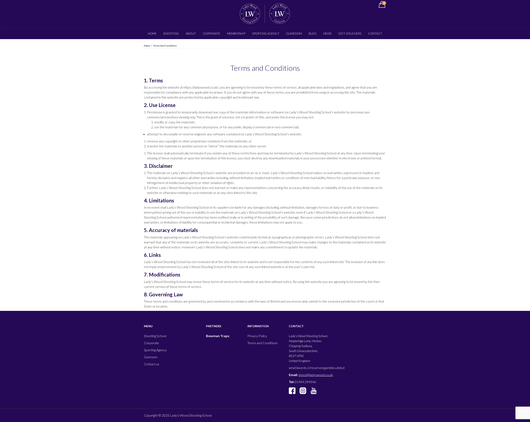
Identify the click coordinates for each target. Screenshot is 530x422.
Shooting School (155, 336)
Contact (375, 33)
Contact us (151, 364)
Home (152, 33)
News (327, 33)
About (191, 33)
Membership (236, 33)
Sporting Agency (265, 33)
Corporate (211, 33)
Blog (313, 33)
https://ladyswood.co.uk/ (200, 87)
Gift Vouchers (349, 33)
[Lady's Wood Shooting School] (265, 13)
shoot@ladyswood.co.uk (316, 375)
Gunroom (294, 33)
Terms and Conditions (262, 343)
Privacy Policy (257, 336)
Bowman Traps (217, 336)
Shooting (171, 33)
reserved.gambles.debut (327, 368)
